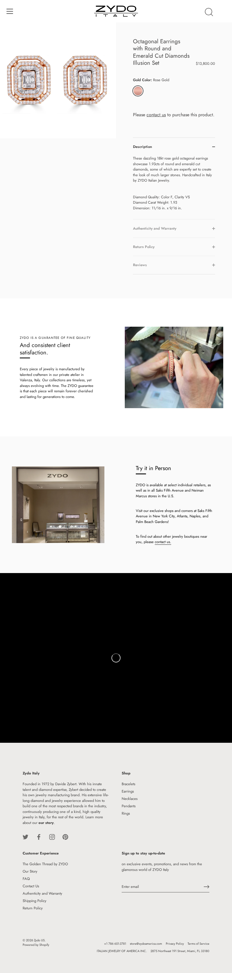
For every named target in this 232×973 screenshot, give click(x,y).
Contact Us (31, 886)
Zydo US (39, 940)
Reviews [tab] (140, 265)
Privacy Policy (175, 943)
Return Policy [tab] (143, 246)
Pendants (129, 806)
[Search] (209, 12)
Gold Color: (151, 80)
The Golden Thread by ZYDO (45, 864)
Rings (126, 813)
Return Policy (33, 908)
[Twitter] (25, 836)
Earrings (128, 791)
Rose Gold (138, 91)
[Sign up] (206, 887)
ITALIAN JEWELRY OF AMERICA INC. (122, 951)
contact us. (163, 541)
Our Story (30, 871)
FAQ (26, 878)
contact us (156, 114)
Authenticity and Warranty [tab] (154, 228)
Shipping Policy (34, 900)
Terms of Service (198, 943)
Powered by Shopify (36, 944)
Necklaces (130, 798)
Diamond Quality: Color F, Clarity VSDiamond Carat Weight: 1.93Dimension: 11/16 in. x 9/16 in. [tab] (172, 183)
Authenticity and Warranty (42, 893)
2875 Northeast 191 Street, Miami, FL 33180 (180, 951)
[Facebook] (39, 836)
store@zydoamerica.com (146, 943)
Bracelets (128, 784)
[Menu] (10, 11)
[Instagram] (52, 836)
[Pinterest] (65, 836)
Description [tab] (142, 146)
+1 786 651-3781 (115, 943)
